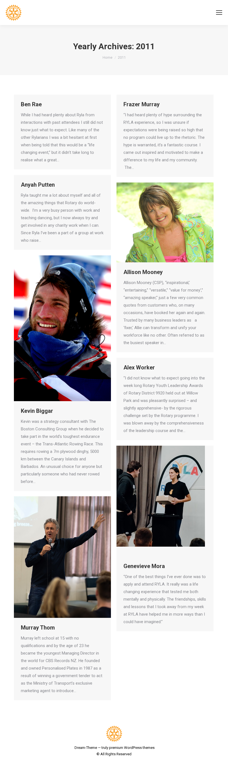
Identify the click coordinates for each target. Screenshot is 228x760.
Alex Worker (139, 367)
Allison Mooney (143, 272)
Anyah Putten (38, 184)
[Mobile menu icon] (219, 12)
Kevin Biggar (37, 411)
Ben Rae (31, 104)
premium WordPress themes (132, 748)
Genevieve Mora (144, 566)
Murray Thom (38, 627)
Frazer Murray (141, 104)
